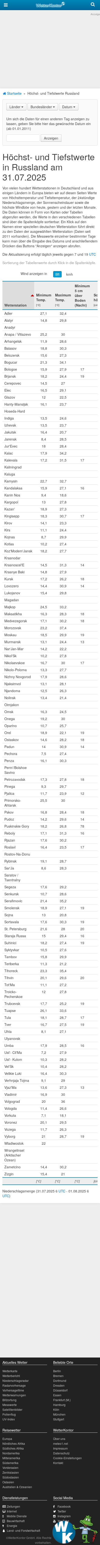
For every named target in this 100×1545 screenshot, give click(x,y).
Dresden (59, 1385)
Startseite (14, 93)
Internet (12, 1511)
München (59, 1414)
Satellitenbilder (12, 1409)
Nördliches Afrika (13, 1443)
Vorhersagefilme (13, 1390)
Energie (12, 1526)
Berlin (57, 1371)
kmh (69, 274)
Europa (7, 1439)
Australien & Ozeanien (17, 1487)
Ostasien (8, 1482)
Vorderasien (10, 1467)
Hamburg (59, 1405)
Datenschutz (61, 1453)
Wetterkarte (9, 1371)
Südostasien (10, 1477)
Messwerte (9, 1405)
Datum (67, 106)
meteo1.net (60, 1443)
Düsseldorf (60, 1390)
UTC (92, 254)
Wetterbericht (11, 1376)
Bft (57, 274)
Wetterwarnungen (14, 1395)
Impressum (60, 1448)
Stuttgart (58, 1419)
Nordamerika (11, 1453)
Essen (57, 1395)
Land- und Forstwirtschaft (23, 1530)
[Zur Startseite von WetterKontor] (50, 4)
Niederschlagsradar (15, 1380)
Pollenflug (9, 1414)
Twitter (62, 1511)
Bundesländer (42, 106)
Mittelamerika (11, 1458)
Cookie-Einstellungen (67, 1458)
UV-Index (8, 1419)
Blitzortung (9, 1400)
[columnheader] (18, 295)
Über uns (59, 1439)
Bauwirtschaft (16, 1521)
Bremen (58, 1376)
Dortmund (59, 1380)
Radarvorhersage (14, 1385)
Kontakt (58, 1463)
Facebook (64, 1506)
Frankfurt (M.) (62, 1400)
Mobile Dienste (17, 1516)
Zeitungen (13, 1506)
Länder (15, 106)
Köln (56, 1409)
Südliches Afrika (13, 1448)
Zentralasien (10, 1472)
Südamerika (10, 1463)
